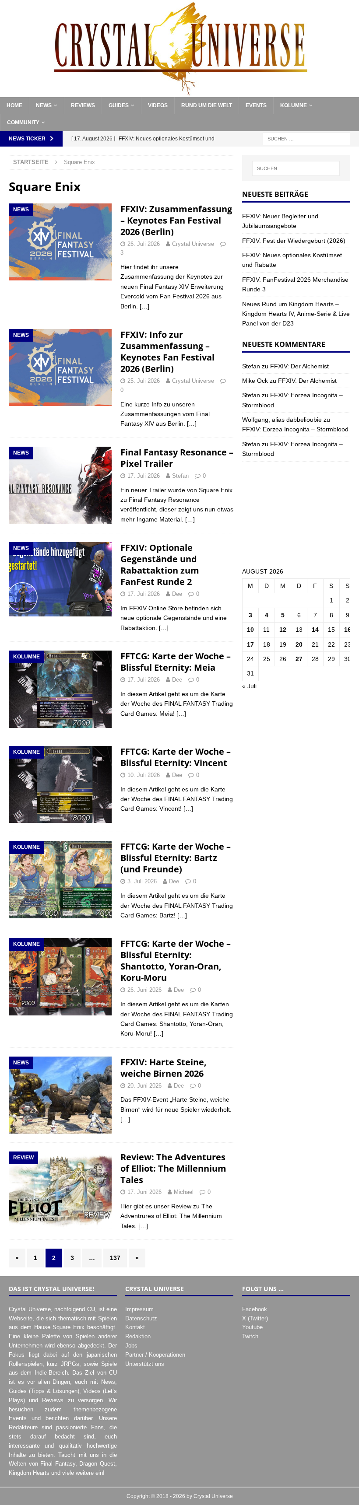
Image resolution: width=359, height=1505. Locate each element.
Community (23, 122)
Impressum (139, 1309)
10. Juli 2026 (143, 775)
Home (14, 105)
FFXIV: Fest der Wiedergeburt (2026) (293, 240)
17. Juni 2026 (144, 1192)
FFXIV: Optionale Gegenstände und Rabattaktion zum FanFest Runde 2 (159, 565)
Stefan (180, 475)
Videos (158, 105)
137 (115, 1257)
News (44, 105)
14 (315, 629)
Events (256, 105)
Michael (184, 1192)
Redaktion (138, 1336)
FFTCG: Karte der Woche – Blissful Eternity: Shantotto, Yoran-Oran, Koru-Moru (175, 961)
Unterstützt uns (144, 1364)
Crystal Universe (193, 244)
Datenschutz (141, 1318)
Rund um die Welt (206, 105)
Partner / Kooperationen (155, 1354)
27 (299, 658)
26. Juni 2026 (144, 990)
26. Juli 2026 (143, 244)
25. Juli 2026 (143, 381)
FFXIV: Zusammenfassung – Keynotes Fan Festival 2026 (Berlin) (176, 220)
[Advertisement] (296, 514)
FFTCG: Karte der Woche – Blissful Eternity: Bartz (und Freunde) (175, 857)
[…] (144, 306)
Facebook (254, 1309)
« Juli (249, 686)
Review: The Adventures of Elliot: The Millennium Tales (173, 1168)
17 (250, 644)
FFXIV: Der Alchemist (299, 366)
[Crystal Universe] (179, 92)
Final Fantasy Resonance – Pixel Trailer (176, 457)
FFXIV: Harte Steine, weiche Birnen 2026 (163, 1067)
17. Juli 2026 (143, 475)
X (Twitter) (255, 1318)
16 (347, 629)
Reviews (83, 105)
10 (250, 629)
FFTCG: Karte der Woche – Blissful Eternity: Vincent (175, 757)
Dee (177, 594)
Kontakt (135, 1327)
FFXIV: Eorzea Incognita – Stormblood (295, 429)
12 (282, 629)
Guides (119, 105)
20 (299, 644)
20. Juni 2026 (144, 1085)
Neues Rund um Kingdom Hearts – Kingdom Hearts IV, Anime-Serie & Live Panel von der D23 (296, 314)
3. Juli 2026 (142, 881)
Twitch (250, 1336)
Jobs (131, 1345)
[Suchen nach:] (306, 138)
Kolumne (293, 105)
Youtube (252, 1327)
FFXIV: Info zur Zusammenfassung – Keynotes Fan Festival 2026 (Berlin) (167, 351)
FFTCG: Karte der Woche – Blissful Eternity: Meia (175, 661)
